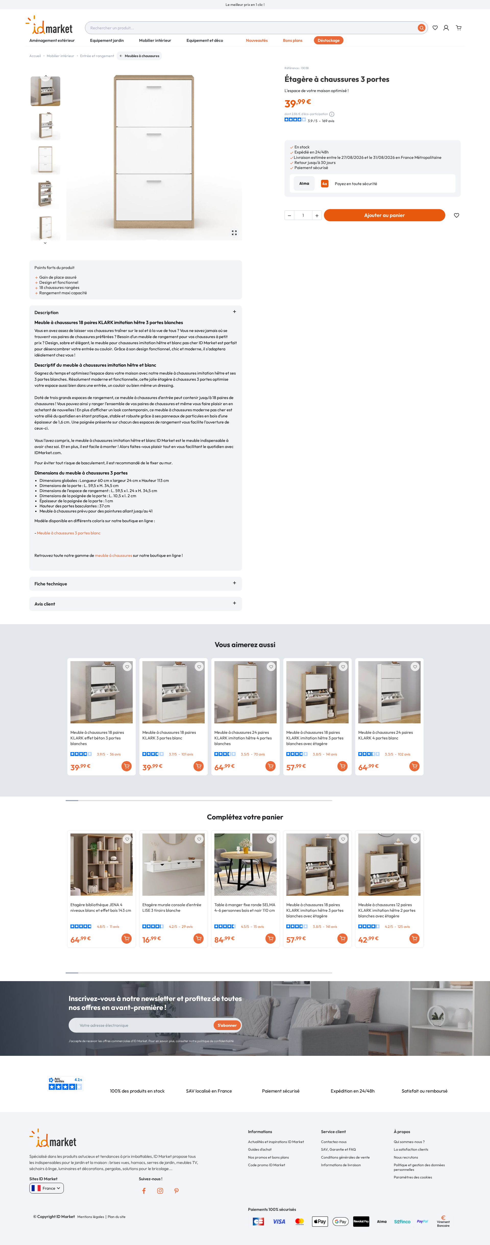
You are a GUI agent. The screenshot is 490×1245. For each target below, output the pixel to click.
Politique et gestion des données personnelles (419, 1167)
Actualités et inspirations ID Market (276, 1141)
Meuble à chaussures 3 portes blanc (69, 532)
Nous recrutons (406, 1157)
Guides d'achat (260, 1149)
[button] (446, 27)
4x (324, 183)
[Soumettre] (421, 28)
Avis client (45, 604)
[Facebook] (144, 1191)
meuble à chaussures (113, 555)
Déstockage (329, 40)
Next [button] (45, 242)
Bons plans (292, 40)
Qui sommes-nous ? (409, 1141)
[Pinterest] (177, 1191)
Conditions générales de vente (345, 1157)
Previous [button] (45, 76)
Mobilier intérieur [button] (155, 40)
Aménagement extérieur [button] (52, 40)
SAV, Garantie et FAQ (338, 1149)
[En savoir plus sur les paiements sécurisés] (258, 1221)
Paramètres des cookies (413, 1177)
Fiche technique (50, 584)
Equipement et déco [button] (205, 40)
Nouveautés (257, 40)
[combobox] (256, 27)
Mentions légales (90, 1216)
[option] (245, 4)
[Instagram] (160, 1191)
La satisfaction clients (411, 1149)
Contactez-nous (334, 1141)
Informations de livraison (341, 1165)
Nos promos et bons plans (268, 1157)
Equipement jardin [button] (107, 40)
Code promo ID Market (266, 1165)
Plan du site (117, 1216)
